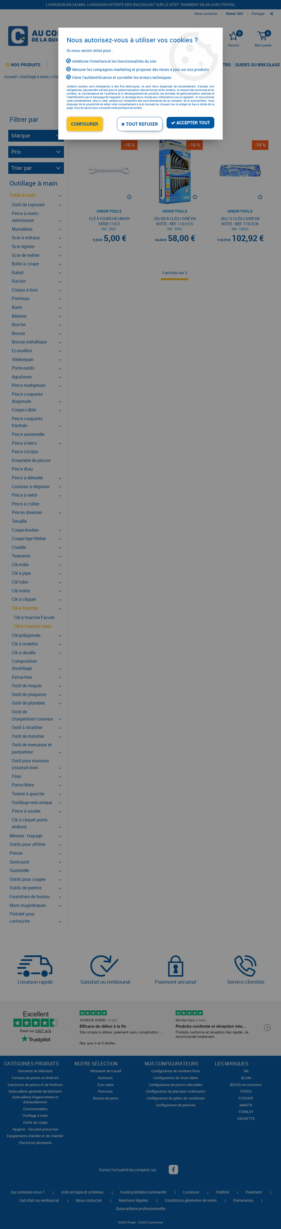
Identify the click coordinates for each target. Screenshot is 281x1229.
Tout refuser (141, 124)
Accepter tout (192, 123)
